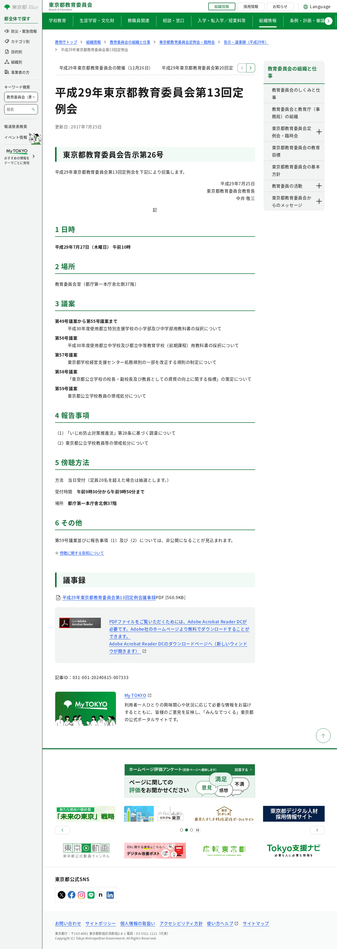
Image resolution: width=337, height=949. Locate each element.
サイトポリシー (100, 923)
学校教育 (57, 20)
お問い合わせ (68, 923)
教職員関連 (139, 20)
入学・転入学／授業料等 (222, 20)
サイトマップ (256, 923)
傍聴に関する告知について (82, 552)
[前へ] (62, 830)
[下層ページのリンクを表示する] (319, 132)
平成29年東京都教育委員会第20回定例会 (202, 67)
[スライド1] (181, 830)
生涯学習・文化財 (97, 20)
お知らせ (280, 6)
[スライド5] (186, 830)
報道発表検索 (15, 126)
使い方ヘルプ (220, 923)
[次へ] (317, 830)
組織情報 (221, 6)
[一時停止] (197, 830)
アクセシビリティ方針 (181, 923)
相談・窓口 (174, 20)
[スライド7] (191, 830)
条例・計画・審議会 (309, 20)
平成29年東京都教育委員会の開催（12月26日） (106, 67)
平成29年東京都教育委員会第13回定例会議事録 (109, 597)
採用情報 (251, 6)
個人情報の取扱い (137, 923)
